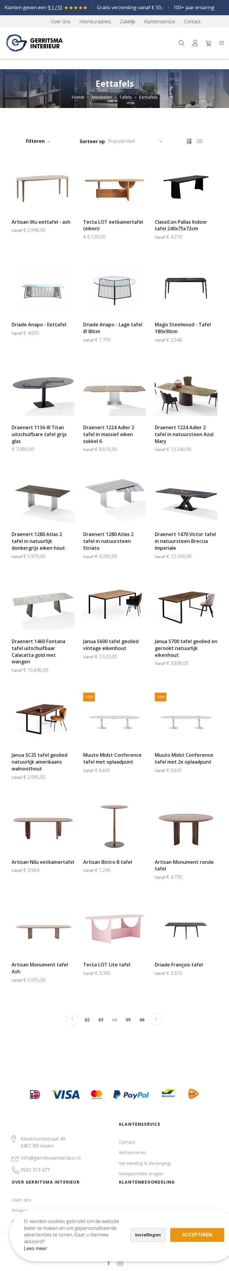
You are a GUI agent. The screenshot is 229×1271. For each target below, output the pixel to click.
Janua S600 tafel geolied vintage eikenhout (111, 644)
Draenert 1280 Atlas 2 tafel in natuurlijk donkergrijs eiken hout (38, 541)
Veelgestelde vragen (141, 1173)
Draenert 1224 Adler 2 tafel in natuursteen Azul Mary (184, 434)
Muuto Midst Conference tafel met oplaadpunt (112, 758)
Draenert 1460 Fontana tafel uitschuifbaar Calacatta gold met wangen (38, 651)
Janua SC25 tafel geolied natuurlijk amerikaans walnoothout (39, 762)
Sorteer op (92, 141)
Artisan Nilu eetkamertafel (43, 862)
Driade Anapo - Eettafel (39, 324)
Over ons (21, 1200)
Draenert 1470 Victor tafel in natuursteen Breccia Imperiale (185, 541)
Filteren (35, 141)
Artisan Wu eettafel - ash (41, 222)
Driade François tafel (179, 964)
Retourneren (132, 1152)
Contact (127, 1142)
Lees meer (35, 1248)
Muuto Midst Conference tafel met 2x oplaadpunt (184, 758)
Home (78, 97)
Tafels (125, 97)
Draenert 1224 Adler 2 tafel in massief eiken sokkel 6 (108, 434)
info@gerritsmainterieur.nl (51, 1158)
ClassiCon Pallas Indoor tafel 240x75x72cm (181, 225)
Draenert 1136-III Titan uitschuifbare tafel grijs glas (39, 434)
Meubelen (102, 97)
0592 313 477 (35, 1170)
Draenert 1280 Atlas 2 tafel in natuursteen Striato (108, 541)
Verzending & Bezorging (145, 1163)
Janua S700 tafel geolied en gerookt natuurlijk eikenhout (186, 648)
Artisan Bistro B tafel (107, 862)
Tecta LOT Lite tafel (106, 964)
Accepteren (197, 1234)
